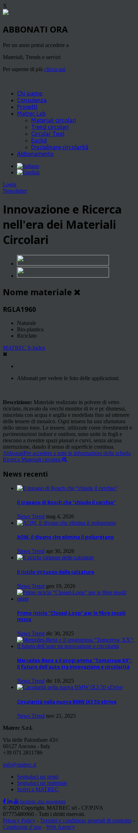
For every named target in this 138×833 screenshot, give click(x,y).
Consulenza (32, 100)
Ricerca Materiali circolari (32, 459)
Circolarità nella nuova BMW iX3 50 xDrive (66, 702)
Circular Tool (47, 133)
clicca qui (54, 69)
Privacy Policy (19, 820)
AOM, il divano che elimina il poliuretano (65, 537)
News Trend (31, 516)
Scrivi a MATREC (38, 789)
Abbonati (67, 453)
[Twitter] (10, 801)
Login (9, 184)
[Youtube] (17, 801)
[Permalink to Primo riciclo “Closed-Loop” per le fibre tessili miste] (76, 599)
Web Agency (60, 827)
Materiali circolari (53, 120)
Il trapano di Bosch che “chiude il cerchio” (66, 502)
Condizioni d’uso (22, 827)
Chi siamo (29, 93)
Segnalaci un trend (37, 777)
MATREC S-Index (24, 348)
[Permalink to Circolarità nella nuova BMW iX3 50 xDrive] (70, 687)
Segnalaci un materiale (42, 783)
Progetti (27, 107)
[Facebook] (5, 801)
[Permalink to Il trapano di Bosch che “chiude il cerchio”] (67, 488)
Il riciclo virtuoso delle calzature (55, 572)
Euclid (39, 140)
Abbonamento (35, 154)
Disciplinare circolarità (59, 147)
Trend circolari (50, 127)
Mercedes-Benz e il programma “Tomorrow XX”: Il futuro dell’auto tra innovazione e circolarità (74, 663)
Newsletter (15, 191)
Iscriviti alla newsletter (43, 801)
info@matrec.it (19, 765)
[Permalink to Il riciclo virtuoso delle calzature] (55, 557)
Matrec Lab (31, 113)
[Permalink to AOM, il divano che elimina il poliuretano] (66, 523)
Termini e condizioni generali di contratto (86, 820)
